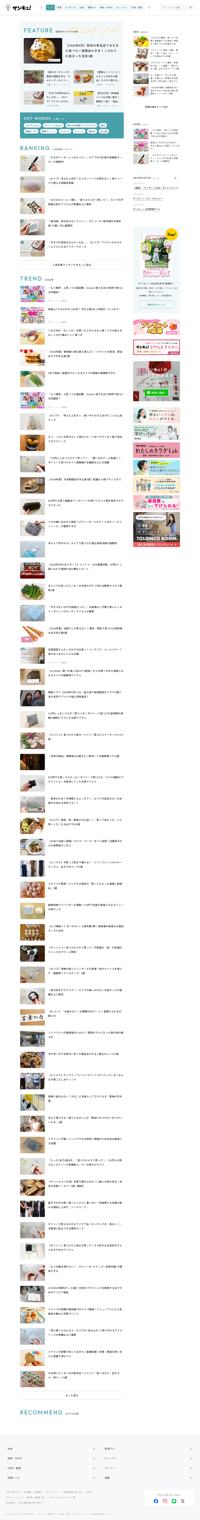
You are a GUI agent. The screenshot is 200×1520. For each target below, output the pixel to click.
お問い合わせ (12, 1492)
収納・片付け (106, 7)
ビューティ (121, 7)
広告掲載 (27, 1492)
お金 (82, 7)
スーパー (110, 1468)
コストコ (65, 131)
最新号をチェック (156, 304)
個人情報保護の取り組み (30, 1502)
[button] (41, 7)
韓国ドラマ (31, 131)
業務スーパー (48, 131)
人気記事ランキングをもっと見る (71, 265)
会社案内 (10, 1502)
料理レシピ (14, 1478)
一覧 (175, 178)
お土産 (103, 131)
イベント (79, 131)
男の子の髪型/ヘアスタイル (81, 125)
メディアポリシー (52, 1492)
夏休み (92, 131)
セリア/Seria (32, 125)
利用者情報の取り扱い (73, 1492)
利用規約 (38, 1492)
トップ (50, 7)
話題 (107, 1478)
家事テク (92, 7)
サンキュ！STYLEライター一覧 (61, 1497)
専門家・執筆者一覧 (35, 1497)
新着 (59, 7)
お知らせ (90, 1492)
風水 (103, 125)
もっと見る (72, 1395)
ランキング (70, 7)
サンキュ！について (15, 1497)
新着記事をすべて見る (156, 106)
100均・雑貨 (137, 7)
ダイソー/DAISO (53, 125)
